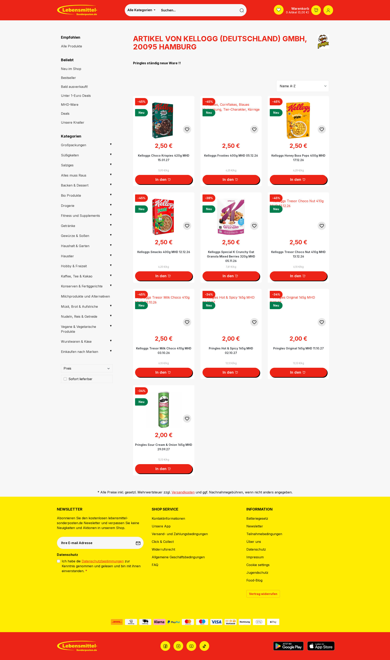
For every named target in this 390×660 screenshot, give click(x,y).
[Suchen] (242, 10)
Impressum (255, 557)
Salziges (67, 165)
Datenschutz (256, 549)
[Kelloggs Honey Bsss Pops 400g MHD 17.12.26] (298, 116)
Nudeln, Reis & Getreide (79, 316)
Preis (67, 368)
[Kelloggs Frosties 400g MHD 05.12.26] (231, 116)
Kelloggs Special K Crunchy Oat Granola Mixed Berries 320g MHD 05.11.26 (231, 256)
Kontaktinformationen (168, 518)
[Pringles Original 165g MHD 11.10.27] (298, 309)
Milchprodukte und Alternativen (85, 296)
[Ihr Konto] (328, 10)
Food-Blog (254, 580)
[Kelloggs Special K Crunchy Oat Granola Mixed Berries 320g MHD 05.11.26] (231, 212)
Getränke (68, 226)
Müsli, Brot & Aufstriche (79, 306)
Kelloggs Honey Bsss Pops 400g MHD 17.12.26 (298, 158)
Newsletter (254, 526)
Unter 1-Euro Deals (76, 96)
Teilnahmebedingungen (264, 534)
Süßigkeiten (70, 155)
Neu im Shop (71, 69)
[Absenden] (138, 543)
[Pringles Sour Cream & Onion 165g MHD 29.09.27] (163, 405)
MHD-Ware (69, 105)
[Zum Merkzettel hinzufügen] (187, 129)
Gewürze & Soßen (75, 236)
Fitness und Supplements (80, 216)
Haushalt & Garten (75, 246)
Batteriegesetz (257, 518)
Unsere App (161, 526)
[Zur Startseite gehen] (77, 10)
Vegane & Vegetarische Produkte (78, 329)
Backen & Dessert (74, 185)
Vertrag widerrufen (263, 594)
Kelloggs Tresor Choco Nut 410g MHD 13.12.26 (298, 254)
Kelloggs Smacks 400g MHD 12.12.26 (163, 252)
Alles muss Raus (73, 175)
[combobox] (197, 10)
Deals (65, 113)
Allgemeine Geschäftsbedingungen (178, 557)
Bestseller (68, 78)
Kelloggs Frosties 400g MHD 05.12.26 (231, 155)
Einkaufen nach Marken (79, 352)
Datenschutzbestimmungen (103, 561)
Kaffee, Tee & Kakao (76, 276)
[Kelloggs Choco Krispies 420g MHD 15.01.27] (163, 116)
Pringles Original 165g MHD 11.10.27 (298, 348)
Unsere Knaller (72, 122)
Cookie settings (258, 565)
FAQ (155, 565)
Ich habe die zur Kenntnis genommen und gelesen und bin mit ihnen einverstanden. (101, 566)
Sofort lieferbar (80, 379)
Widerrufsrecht (163, 549)
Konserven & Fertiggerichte (82, 286)
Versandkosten (183, 492)
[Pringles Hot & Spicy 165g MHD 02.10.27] (231, 309)
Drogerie (67, 206)
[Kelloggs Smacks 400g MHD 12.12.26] (163, 212)
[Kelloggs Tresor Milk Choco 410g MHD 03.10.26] (163, 309)
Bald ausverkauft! (74, 87)
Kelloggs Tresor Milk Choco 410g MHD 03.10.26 (163, 351)
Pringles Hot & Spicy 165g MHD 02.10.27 (231, 351)
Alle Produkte (71, 46)
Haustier (67, 256)
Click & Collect (163, 542)
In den (161, 179)
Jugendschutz (257, 573)
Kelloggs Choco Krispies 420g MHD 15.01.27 (163, 158)
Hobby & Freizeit (74, 266)
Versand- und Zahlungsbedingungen (180, 534)
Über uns (253, 542)
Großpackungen (73, 145)
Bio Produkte (71, 195)
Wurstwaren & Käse (76, 341)
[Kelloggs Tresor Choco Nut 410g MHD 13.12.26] (298, 212)
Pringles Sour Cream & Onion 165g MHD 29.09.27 (163, 447)
